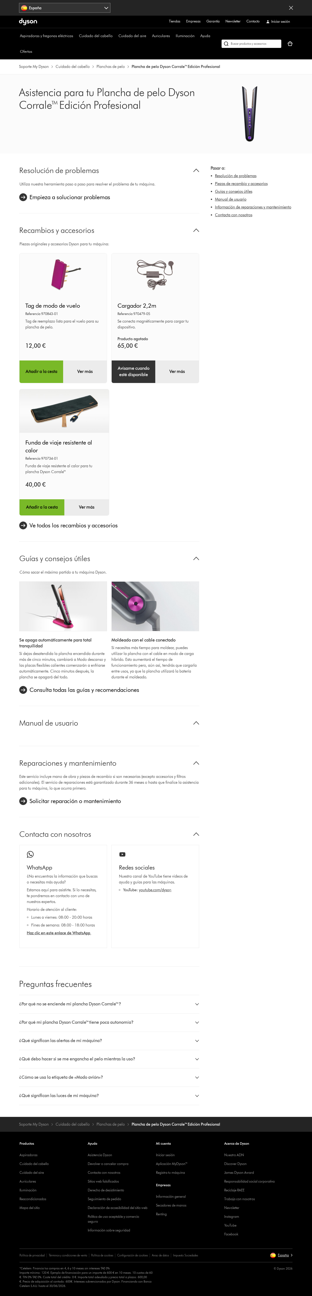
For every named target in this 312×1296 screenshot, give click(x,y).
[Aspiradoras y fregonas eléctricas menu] (75, 35)
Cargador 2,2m (136, 305)
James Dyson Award (239, 1173)
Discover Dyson (235, 1164)
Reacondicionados (33, 1199)
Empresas (193, 21)
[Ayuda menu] (212, 35)
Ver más (85, 371)
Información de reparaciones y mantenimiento (253, 207)
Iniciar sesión (165, 1155)
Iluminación (185, 35)
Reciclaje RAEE (234, 1190)
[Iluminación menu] (197, 35)
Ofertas (26, 51)
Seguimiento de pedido (104, 1199)
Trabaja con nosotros (239, 1199)
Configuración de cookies (132, 1255)
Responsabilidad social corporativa (249, 1181)
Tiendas (174, 21)
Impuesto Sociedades (185, 1255)
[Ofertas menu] (34, 51)
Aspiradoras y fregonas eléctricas (46, 35)
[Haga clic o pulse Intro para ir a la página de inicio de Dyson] (28, 21)
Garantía (213, 21)
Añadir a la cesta (41, 371)
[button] (109, 1004)
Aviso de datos (160, 1255)
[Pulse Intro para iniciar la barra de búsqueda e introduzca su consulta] (251, 44)
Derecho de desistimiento (106, 1190)
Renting (161, 1214)
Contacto (253, 21)
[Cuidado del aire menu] (148, 35)
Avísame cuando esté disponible (133, 371)
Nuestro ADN (234, 1155)
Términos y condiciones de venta (68, 1255)
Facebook (231, 1234)
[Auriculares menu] (172, 35)
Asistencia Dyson (100, 1155)
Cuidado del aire (132, 35)
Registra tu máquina (170, 1173)
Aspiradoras (29, 1155)
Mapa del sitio (30, 1208)
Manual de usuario (230, 199)
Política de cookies (102, 1255)
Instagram (231, 1217)
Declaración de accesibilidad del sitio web (117, 1208)
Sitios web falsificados (103, 1181)
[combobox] (64, 8)
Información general (171, 1197)
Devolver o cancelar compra (108, 1164)
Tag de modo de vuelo (52, 305)
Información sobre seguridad (109, 1230)
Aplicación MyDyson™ (172, 1164)
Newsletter (233, 21)
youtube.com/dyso (154, 890)
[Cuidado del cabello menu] (115, 35)
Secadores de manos (171, 1205)
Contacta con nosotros (233, 215)
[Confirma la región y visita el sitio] (291, 8)
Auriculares (161, 35)
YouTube (230, 1225)
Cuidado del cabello (96, 35)
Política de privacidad (32, 1255)
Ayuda (205, 35)
